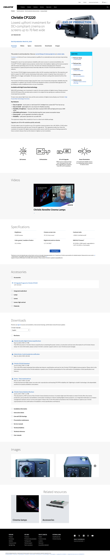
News (80, 2)
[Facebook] (75, 536)
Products (23, 7)
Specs (29, 46)
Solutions (35, 7)
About (55, 7)
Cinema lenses (77, 65)
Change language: (16, 327)
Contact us (14, 57)
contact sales (60, 54)
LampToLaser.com (56, 536)
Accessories (38, 46)
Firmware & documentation (30, 538)
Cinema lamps (77, 59)
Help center (48, 7)
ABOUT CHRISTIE (43, 534)
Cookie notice (15, 554)
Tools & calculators (28, 545)
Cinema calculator (78, 70)
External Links (57, 534)
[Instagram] (88, 536)
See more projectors (78, 76)
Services (42, 7)
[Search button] (107, 7)
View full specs (55, 251)
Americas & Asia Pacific (93, 2)
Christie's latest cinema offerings (79, 82)
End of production (20, 10)
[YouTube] (92, 536)
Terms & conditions (32, 554)
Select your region (79, 539)
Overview (14, 46)
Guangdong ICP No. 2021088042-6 (62, 554)
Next (95, 466)
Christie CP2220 (43, 10)
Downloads (48, 46)
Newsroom (41, 543)
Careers (40, 536)
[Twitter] (79, 536)
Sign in (105, 2)
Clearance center (12, 543)
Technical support (28, 543)
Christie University (57, 538)
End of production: (17, 41)
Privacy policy (27, 554)
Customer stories (42, 538)
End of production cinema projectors (32, 10)
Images (57, 46)
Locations (41, 540)
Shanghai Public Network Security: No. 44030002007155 (76, 554)
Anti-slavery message (46, 554)
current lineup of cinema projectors (45, 54)
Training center (27, 540)
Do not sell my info (39, 554)
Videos (22, 46)
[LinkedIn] (84, 536)
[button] (55, 195)
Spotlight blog (12, 545)
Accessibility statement (44, 545)
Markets (29, 7)
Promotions (11, 538)
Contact (84, 2)
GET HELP (26, 534)
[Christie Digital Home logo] (8, 7)
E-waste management (53, 554)
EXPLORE (11, 534)
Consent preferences (21, 554)
